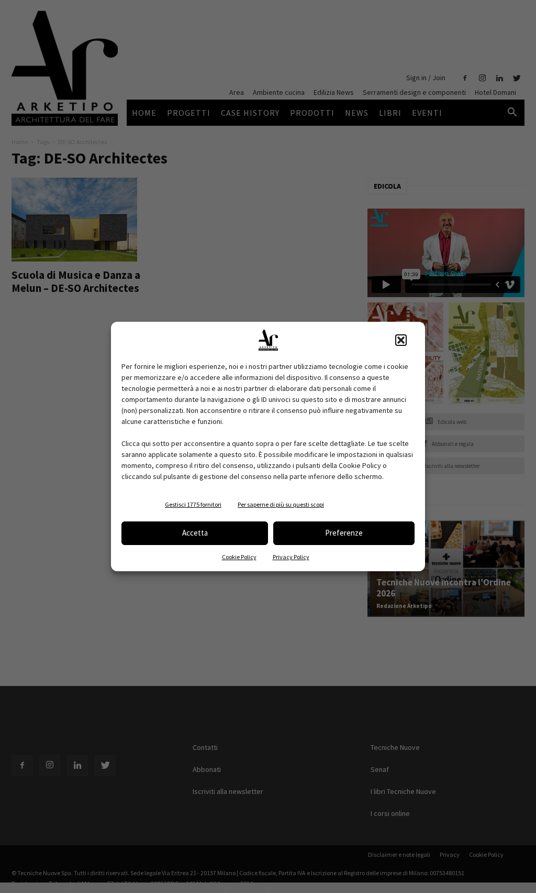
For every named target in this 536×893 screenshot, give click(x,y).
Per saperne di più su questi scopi (281, 504)
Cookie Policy (239, 557)
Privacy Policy (291, 557)
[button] (401, 340)
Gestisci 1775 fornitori (193, 504)
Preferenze (344, 533)
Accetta (195, 533)
